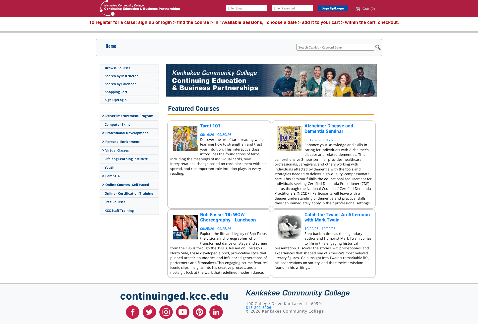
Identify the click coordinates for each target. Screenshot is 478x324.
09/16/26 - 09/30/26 (215, 135)
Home (111, 46)
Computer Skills (117, 124)
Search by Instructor (121, 76)
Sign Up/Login (116, 100)
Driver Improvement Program (129, 115)
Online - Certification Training (128, 193)
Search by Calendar (120, 84)
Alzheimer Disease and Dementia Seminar (328, 128)
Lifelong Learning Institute (126, 159)
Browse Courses (117, 68)
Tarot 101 (210, 126)
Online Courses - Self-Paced (127, 184)
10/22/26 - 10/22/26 (320, 229)
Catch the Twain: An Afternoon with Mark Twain (337, 217)
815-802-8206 (258, 307)
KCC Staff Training (119, 210)
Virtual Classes (117, 150)
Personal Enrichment (122, 141)
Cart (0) (368, 9)
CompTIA (112, 176)
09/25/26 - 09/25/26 (215, 229)
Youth (109, 167)
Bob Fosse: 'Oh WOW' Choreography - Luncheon (228, 217)
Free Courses (114, 202)
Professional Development (126, 133)
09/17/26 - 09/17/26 (320, 140)
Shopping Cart (116, 92)
